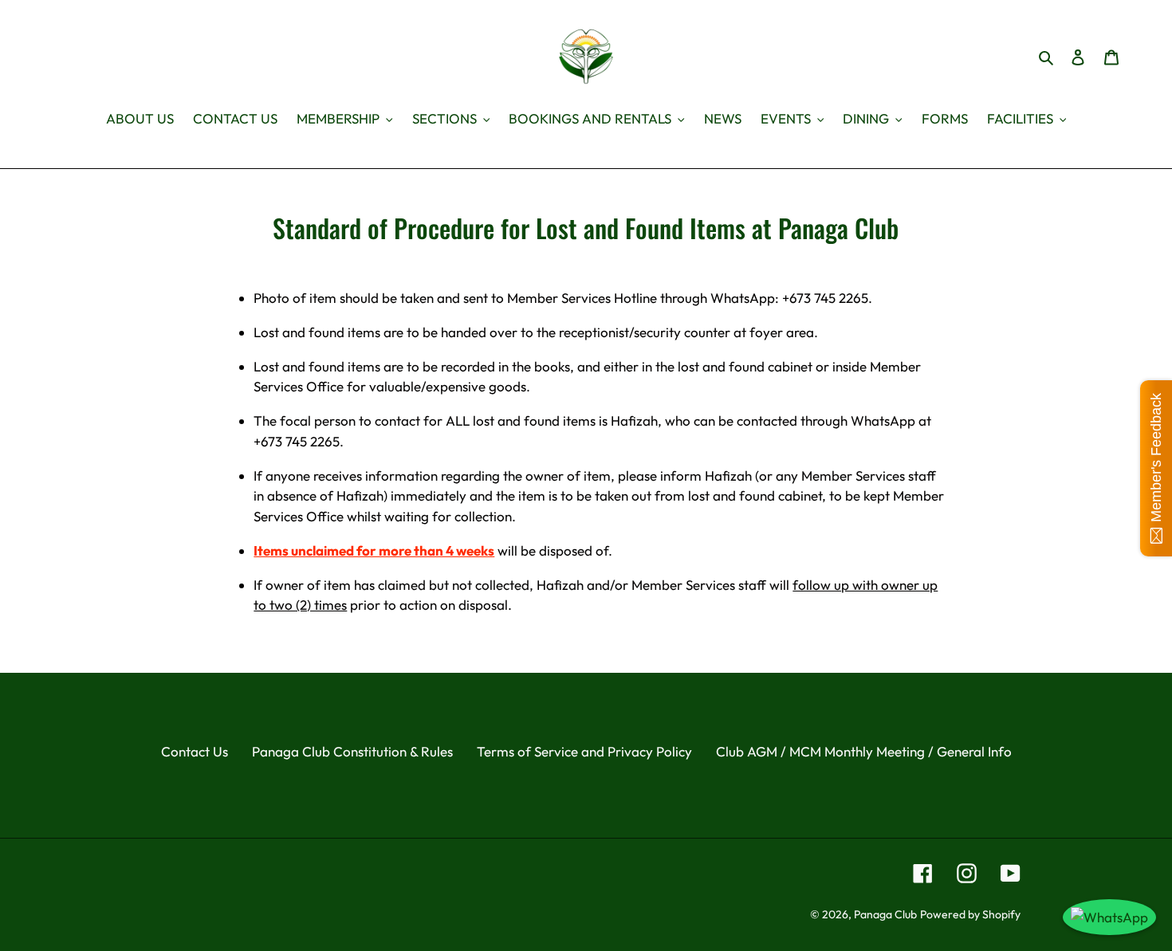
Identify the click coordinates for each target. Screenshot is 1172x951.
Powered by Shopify (970, 914)
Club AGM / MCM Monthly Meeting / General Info (864, 751)
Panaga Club (885, 914)
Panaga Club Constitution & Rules (352, 751)
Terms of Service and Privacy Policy (584, 751)
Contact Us (194, 751)
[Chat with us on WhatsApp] (1109, 917)
